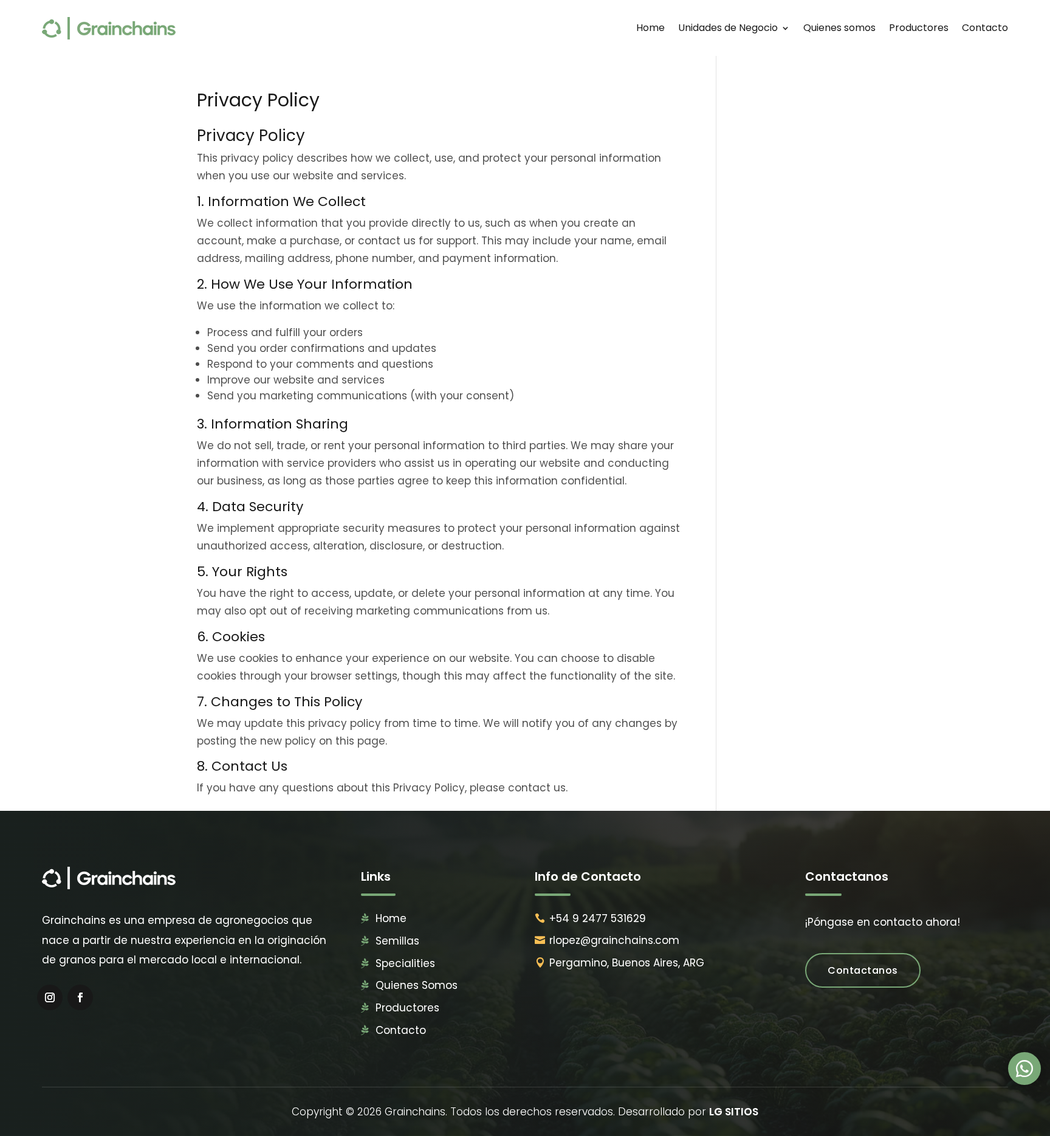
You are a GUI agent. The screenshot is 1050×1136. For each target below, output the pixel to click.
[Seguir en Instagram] (50, 997)
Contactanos (863, 970)
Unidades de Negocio (728, 28)
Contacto (985, 28)
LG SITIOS (733, 1111)
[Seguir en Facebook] (80, 997)
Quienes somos (839, 28)
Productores (919, 28)
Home (650, 28)
